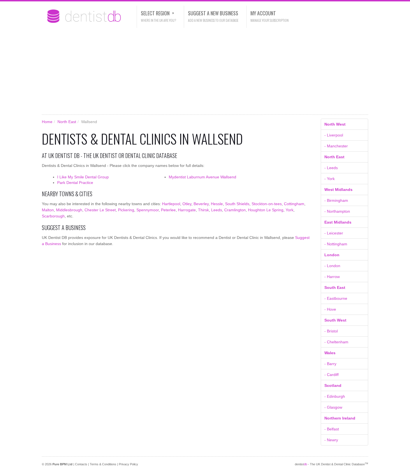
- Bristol (331, 331)
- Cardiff (331, 374)
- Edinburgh (334, 396)
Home (47, 121)
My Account (263, 13)
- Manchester (336, 146)
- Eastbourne (335, 298)
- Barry (330, 363)
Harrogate (187, 210)
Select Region (155, 13)
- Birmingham (336, 200)
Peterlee (168, 210)
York (289, 210)
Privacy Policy (128, 464)
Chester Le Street (100, 210)
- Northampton (337, 211)
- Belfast (331, 429)
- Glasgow (333, 407)
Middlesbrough (69, 210)
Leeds (216, 210)
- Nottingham (335, 244)
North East (66, 121)
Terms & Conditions (103, 464)
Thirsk (203, 210)
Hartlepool (171, 204)
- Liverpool (333, 135)
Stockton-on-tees (267, 204)
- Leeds (331, 168)
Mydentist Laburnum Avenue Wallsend (202, 177)
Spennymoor (147, 210)
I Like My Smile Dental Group (83, 177)
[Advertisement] (205, 71)
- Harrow (332, 276)
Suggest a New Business (213, 13)
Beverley (201, 204)
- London (332, 265)
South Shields (237, 204)
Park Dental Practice (75, 182)
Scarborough (53, 216)
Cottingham (294, 204)
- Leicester (333, 233)
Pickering (126, 210)
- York (329, 178)
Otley (186, 204)
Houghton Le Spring (265, 210)
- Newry (331, 440)
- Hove (330, 309)
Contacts (81, 464)
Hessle (217, 204)
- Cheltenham (336, 342)
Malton (48, 210)
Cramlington (235, 210)
